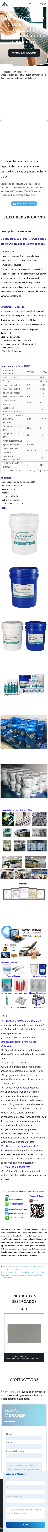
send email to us (26, 203)
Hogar (7, 72)
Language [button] (42, 4)
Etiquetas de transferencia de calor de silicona (21, 1229)
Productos (19, 72)
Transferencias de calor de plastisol (21, 1239)
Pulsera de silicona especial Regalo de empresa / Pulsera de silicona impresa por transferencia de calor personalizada (23, 1275)
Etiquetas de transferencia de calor (23, 1255)
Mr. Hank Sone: (13, 1392)
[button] (30, 3)
